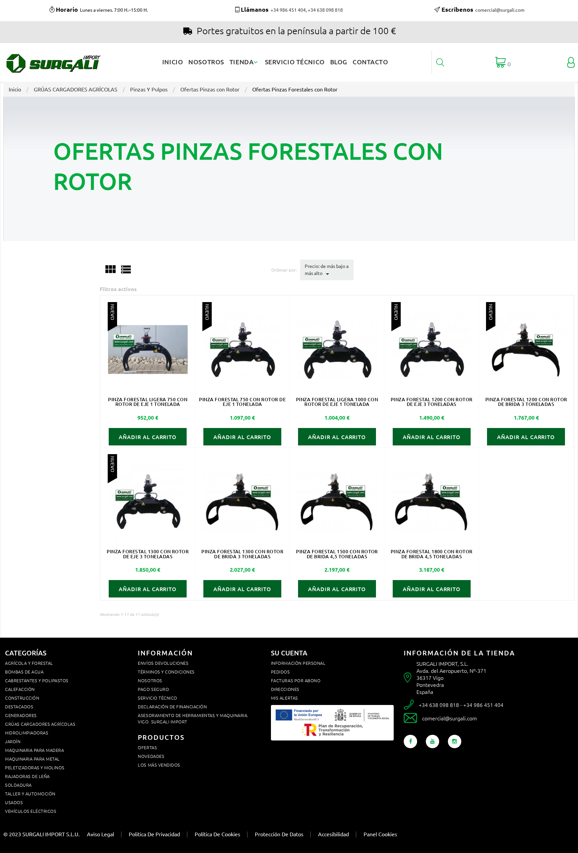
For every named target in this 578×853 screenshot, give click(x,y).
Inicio (172, 62)
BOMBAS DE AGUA (24, 671)
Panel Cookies (380, 834)
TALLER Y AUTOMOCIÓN (30, 793)
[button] (440, 62)
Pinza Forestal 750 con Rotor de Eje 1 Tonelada (242, 401)
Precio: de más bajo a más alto (327, 270)
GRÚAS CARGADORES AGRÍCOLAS (40, 724)
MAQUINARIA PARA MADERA (34, 750)
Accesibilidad (333, 834)
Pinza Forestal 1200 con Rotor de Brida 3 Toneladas (526, 401)
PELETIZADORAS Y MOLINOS (35, 767)
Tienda (242, 62)
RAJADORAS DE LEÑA (27, 776)
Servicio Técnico (295, 62)
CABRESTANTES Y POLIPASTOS (37, 680)
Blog (338, 62)
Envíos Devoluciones (163, 663)
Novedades (151, 756)
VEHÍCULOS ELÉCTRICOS (30, 811)
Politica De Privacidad (154, 834)
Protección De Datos (279, 834)
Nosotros (206, 62)
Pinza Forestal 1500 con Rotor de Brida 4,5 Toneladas (337, 553)
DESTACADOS (19, 706)
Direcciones (285, 689)
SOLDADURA (18, 785)
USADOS (14, 802)
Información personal (298, 663)
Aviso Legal (100, 834)
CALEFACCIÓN (20, 689)
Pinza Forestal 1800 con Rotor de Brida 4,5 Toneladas (432, 553)
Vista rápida (148, 349)
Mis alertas (284, 698)
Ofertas (147, 747)
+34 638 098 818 (325, 10)
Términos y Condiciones (166, 671)
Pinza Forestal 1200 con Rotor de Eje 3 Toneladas (432, 401)
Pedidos (280, 671)
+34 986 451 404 (288, 10)
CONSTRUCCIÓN (22, 698)
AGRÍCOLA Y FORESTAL (29, 663)
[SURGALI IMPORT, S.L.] (52, 61)
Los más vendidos (159, 765)
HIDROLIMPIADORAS (26, 732)
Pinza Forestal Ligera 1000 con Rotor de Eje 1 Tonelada (337, 401)
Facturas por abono (295, 680)
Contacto (370, 62)
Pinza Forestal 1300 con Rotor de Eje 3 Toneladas (148, 553)
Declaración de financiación (172, 706)
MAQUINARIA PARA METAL (32, 759)
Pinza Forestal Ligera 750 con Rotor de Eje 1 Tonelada (147, 401)
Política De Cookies (217, 834)
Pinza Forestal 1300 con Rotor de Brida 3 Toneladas (242, 553)
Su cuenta (289, 652)
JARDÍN (12, 741)
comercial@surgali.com (499, 10)
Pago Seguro (153, 689)
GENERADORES (21, 715)
